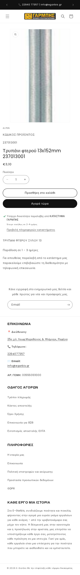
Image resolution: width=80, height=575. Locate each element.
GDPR (11, 488)
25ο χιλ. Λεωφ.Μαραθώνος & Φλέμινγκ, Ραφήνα (37, 339)
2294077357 (16, 354)
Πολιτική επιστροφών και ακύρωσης (30, 472)
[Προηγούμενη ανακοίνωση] (7, 5)
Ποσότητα (8, 172)
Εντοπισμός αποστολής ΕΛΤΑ (26, 431)
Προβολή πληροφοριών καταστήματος (31, 230)
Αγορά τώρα (40, 204)
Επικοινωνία (15, 463)
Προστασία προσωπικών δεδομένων (30, 480)
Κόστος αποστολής (19, 405)
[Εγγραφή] (68, 304)
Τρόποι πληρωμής (19, 397)
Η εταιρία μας (15, 455)
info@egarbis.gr (18, 366)
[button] (7, 16)
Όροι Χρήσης (15, 414)
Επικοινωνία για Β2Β (20, 422)
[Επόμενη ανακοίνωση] (73, 5)
